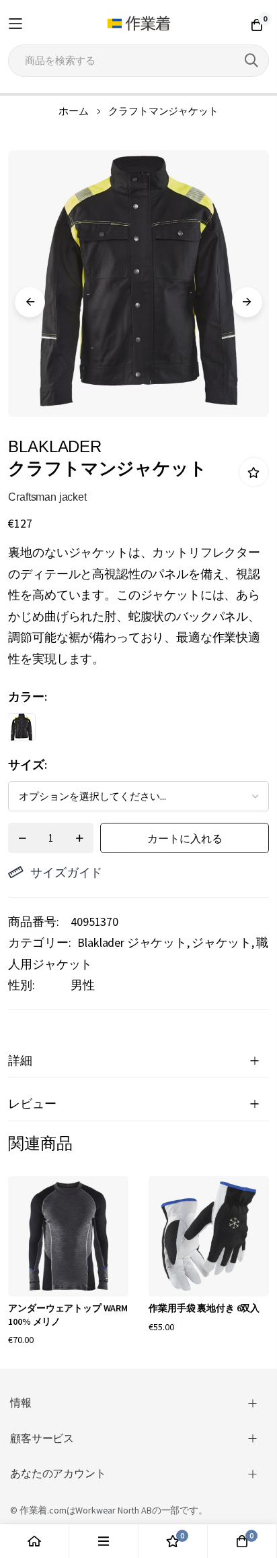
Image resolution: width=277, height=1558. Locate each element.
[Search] (251, 60)
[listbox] (126, 730)
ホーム (73, 110)
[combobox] (138, 60)
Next (247, 302)
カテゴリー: (39, 942)
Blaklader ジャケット (132, 942)
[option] (21, 727)
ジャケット (221, 942)
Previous (30, 302)
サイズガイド (66, 872)
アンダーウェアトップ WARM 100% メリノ (68, 1315)
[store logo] (139, 23)
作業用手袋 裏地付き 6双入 (204, 1308)
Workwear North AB (113, 1510)
